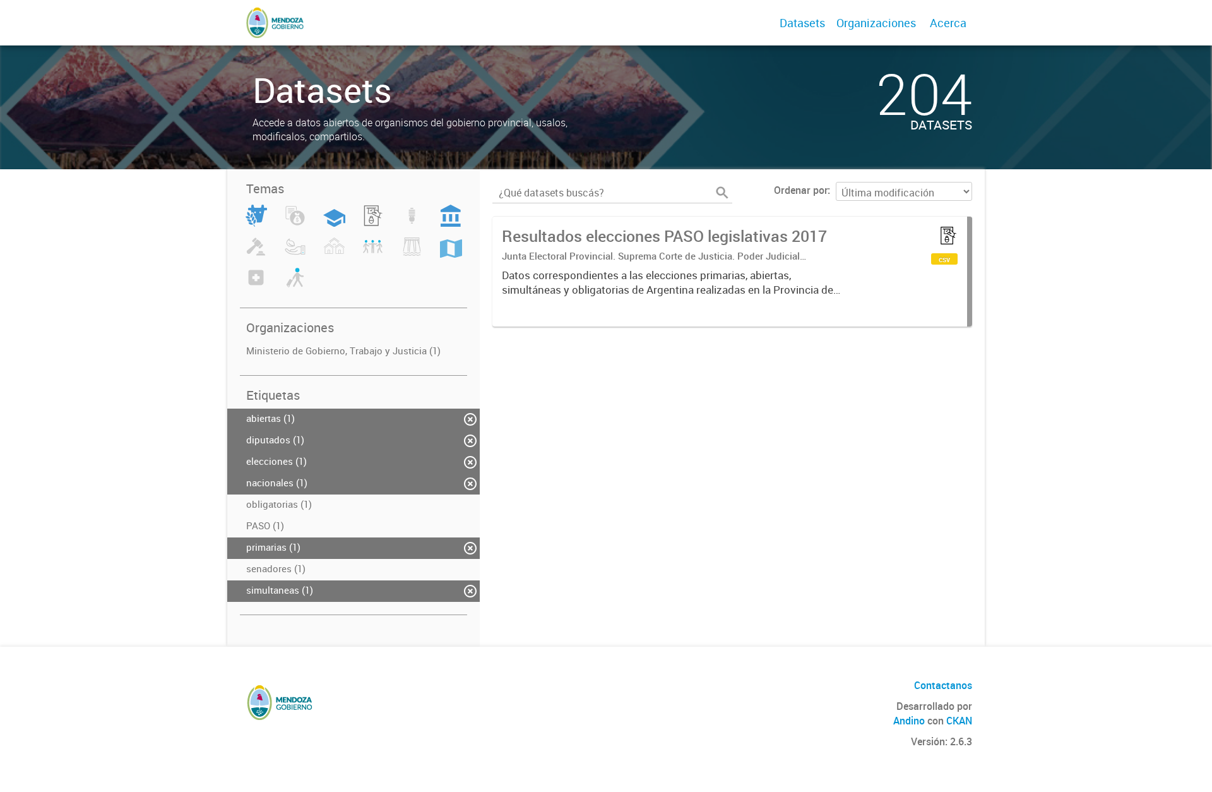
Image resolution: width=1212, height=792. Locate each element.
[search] (722, 192)
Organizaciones (876, 22)
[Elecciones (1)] (373, 223)
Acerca (948, 22)
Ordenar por (801, 190)
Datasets (802, 22)
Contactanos (943, 685)
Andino (909, 721)
